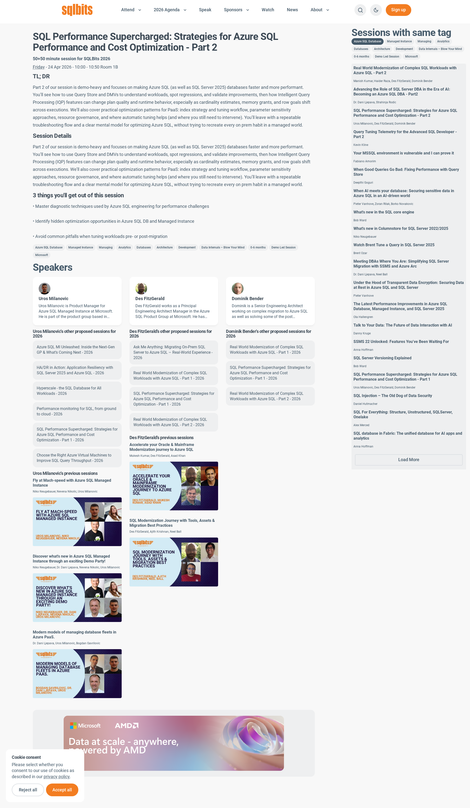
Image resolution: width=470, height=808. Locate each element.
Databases (144, 247)
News (292, 9)
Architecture (165, 247)
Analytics (124, 247)
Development (187, 247)
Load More (408, 459)
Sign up (398, 9)
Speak (205, 9)
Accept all (62, 789)
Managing (106, 247)
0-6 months (258, 247)
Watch (268, 9)
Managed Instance (80, 247)
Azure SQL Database (48, 247)
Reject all (28, 789)
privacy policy (57, 776)
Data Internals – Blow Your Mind (223, 247)
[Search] (360, 10)
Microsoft (41, 255)
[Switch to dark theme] (376, 10)
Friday (39, 67)
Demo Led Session (283, 247)
